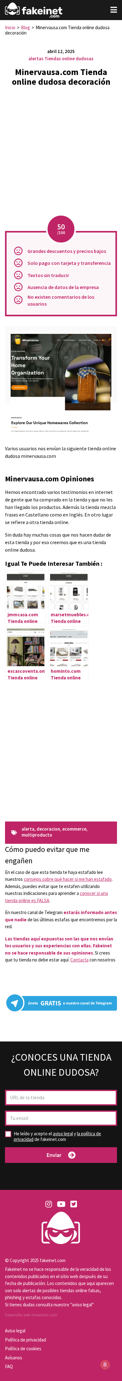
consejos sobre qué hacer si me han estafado (68, 879)
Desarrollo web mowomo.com (31, 1315)
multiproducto (37, 835)
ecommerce (74, 829)
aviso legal (63, 1134)
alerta (28, 829)
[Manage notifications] (105, 1365)
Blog (25, 27)
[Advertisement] (61, 153)
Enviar (54, 1155)
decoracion (48, 829)
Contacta (79, 960)
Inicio (10, 27)
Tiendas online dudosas (69, 59)
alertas (35, 59)
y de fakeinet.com (57, 1136)
